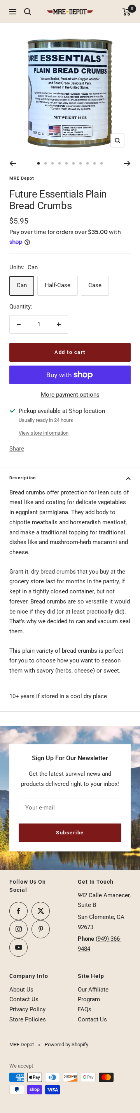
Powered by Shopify (66, 1044)
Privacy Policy (27, 1009)
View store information (43, 433)
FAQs (84, 1009)
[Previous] (12, 163)
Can (22, 285)
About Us (21, 989)
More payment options (70, 394)
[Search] (27, 11)
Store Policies (27, 1019)
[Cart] (126, 12)
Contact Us (23, 999)
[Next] (127, 163)
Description (22, 477)
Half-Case (57, 285)
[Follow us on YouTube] (18, 947)
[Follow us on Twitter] (40, 911)
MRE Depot (21, 178)
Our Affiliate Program (93, 994)
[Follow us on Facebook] (18, 911)
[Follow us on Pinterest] (40, 929)
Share (16, 448)
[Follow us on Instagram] (18, 929)
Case (95, 285)
